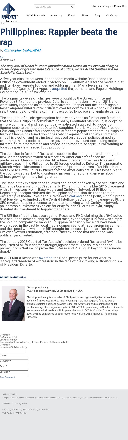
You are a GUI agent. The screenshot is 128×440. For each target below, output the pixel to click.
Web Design (7, 413)
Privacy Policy (21, 404)
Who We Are (13, 15)
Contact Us (120, 6)
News (85, 15)
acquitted (59, 89)
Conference (112, 15)
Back (2, 57)
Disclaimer (7, 404)
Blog (97, 15)
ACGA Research (35, 15)
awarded (46, 258)
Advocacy (56, 15)
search (72, 7)
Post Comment (7, 377)
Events (72, 15)
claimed (75, 196)
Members (11, 21)
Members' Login (102, 6)
